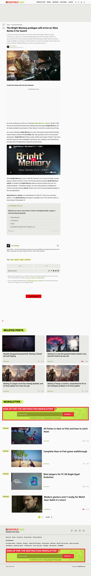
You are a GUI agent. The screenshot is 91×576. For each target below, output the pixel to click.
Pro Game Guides (10, 543)
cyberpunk (16, 259)
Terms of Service (48, 418)
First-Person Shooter (17, 24)
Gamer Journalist (74, 543)
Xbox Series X (27, 259)
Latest (70, 2)
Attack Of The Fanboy (35, 543)
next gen (21, 259)
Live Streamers (14, 220)
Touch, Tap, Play (37, 545)
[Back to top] (2, 321)
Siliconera (53, 543)
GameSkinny (9, 545)
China (12, 259)
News (49, 2)
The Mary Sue (28, 545)
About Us (8, 537)
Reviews (55, 2)
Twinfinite (19, 543)
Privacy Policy (58, 418)
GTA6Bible (60, 545)
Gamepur (25, 543)
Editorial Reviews (15, 217)
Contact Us (20, 537)
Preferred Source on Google (35, 280)
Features (63, 2)
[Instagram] (57, 245)
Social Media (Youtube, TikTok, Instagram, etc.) (23, 227)
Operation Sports (18, 545)
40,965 (48, 517)
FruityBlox (45, 545)
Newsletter (40, 2)
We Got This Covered (62, 543)
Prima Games (45, 543)
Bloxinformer (53, 545)
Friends (12, 223)
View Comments (33, 296)
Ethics (14, 537)
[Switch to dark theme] (81, 2)
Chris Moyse (13, 46)
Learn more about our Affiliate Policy (35, 277)
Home (8, 24)
